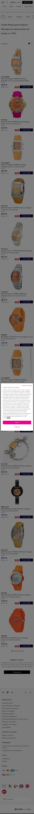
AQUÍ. (8, 417)
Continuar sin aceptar (27, 385)
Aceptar (17, 422)
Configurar (17, 426)
